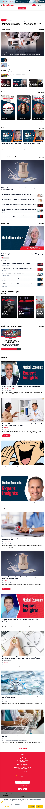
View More (42, 19)
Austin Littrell (4, 270)
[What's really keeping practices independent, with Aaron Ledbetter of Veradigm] (33, 136)
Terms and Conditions (22, 763)
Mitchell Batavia (7, 468)
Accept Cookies (32, 806)
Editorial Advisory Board (22, 760)
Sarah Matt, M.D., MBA (5, 265)
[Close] (43, 799)
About (22, 754)
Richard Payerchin (5, 286)
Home (22, 796)
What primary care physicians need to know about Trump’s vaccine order (32, 24)
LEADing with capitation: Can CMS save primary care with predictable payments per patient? (10, 24)
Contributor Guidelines (22, 764)
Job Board (22, 761)
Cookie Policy (17, 804)
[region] (22, 803)
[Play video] (22, 238)
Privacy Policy (22, 765)
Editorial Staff (22, 758)
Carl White (6, 504)
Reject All (39, 806)
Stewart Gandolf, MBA (8, 622)
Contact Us (22, 757)
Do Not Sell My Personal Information (22, 767)
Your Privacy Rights (22, 768)
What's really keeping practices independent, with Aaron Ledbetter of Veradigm (33, 145)
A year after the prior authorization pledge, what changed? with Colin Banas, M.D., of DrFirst (11, 145)
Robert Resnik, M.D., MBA (9, 388)
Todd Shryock (4, 196)
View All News (22, 748)
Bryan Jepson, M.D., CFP (6, 275)
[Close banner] (43, 1)
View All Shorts (40, 92)
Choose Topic (21, 8)
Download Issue (9, 316)
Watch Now (6, 257)
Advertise (22, 756)
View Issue (3, 316)
